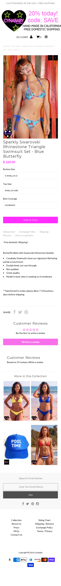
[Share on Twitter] (20, 312)
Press (16, 527)
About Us (16, 523)
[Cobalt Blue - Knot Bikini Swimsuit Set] (44, 419)
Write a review (31, 341)
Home (6, 46)
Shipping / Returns (44, 523)
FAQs (16, 531)
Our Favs (15, 46)
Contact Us (16, 534)
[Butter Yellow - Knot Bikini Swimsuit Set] (17, 419)
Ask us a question (24, 235)
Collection (16, 520)
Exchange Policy (27, 231)
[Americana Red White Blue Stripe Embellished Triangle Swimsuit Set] (44, 464)
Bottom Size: (9, 169)
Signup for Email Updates (30, 478)
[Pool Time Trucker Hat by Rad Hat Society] (17, 464)
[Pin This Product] (26, 312)
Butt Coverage (10, 198)
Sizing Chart (9, 231)
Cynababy (38, 552)
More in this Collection (30, 376)
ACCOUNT (22, 37)
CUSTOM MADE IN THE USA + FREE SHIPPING (30, 3)
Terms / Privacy (44, 531)
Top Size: (7, 184)
